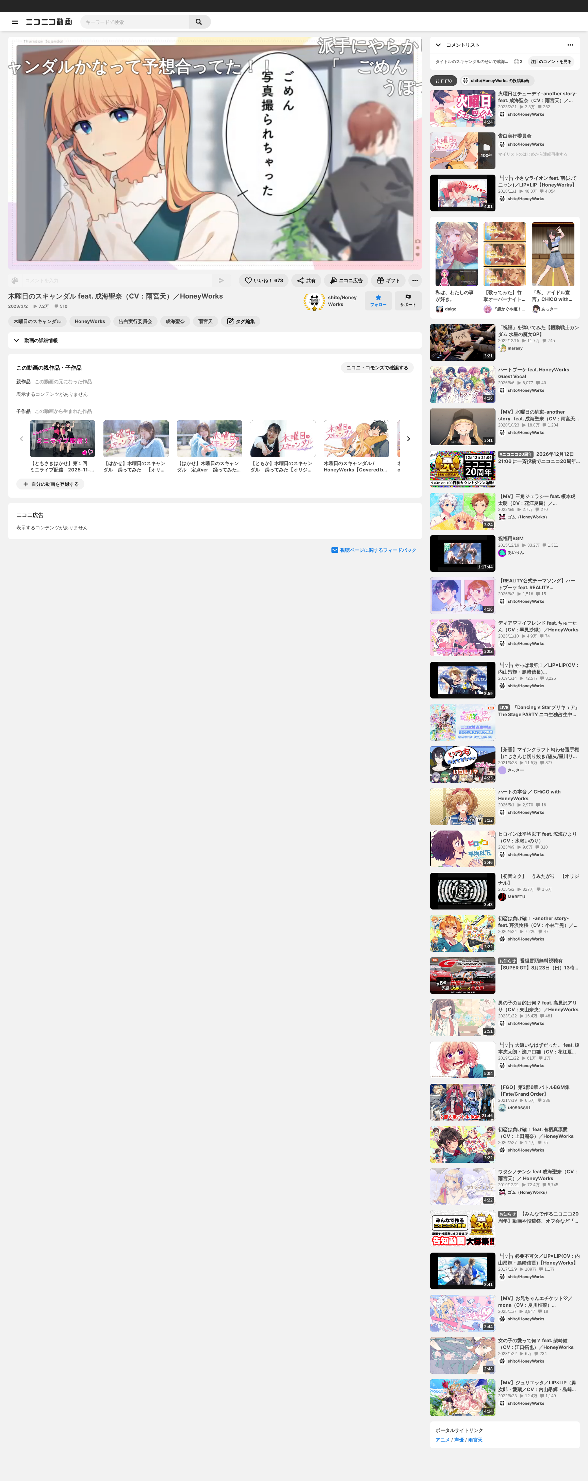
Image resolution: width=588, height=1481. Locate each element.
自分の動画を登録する (55, 484)
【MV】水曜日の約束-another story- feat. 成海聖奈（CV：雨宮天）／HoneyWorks (539, 415)
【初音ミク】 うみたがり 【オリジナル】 (538, 879)
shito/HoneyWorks (342, 300)
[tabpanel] (505, 753)
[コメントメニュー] (570, 45)
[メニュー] (415, 280)
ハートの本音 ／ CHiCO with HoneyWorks (529, 795)
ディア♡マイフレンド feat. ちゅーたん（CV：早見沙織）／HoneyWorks (538, 626)
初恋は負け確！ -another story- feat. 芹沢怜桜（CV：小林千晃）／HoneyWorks (536, 921)
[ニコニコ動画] (49, 21)
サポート (408, 304)
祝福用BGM (511, 538)
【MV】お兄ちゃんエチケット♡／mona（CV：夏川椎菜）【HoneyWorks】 (535, 1301)
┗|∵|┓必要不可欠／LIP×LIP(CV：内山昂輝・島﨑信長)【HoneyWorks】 (539, 1259)
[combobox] (134, 22)
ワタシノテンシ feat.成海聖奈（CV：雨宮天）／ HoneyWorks (538, 1175)
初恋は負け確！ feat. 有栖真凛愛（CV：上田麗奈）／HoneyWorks (536, 1132)
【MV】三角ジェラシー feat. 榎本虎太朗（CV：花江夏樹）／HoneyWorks (536, 499)
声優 (459, 1440)
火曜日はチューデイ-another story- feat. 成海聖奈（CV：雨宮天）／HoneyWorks (537, 97)
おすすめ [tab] (444, 80)
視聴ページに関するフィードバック (378, 612)
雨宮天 (475, 1440)
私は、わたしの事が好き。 (455, 295)
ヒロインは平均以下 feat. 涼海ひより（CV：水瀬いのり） (537, 837)
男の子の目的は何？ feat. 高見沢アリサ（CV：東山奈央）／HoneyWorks (538, 1006)
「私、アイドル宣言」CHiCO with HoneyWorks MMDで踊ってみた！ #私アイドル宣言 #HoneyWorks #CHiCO (553, 295)
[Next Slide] (408, 438)
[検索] (200, 22)
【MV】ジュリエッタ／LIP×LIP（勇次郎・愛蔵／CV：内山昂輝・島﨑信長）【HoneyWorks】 (537, 1386)
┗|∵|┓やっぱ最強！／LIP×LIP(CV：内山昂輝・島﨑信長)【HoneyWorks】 (539, 668)
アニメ (443, 1440)
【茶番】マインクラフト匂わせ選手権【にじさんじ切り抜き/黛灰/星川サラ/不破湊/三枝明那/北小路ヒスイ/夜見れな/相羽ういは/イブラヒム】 (538, 752)
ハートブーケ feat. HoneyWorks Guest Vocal (533, 373)
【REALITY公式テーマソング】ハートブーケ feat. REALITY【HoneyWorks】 (536, 584)
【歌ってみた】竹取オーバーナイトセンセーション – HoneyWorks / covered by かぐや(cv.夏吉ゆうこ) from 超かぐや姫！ (504, 295)
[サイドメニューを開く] (15, 22)
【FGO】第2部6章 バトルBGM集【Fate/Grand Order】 (534, 1090)
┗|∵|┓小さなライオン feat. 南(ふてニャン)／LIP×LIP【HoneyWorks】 (537, 181)
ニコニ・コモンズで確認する (377, 367)
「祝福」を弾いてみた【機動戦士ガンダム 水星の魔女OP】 (538, 330)
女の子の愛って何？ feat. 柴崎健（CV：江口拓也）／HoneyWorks (536, 1343)
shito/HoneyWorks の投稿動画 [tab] (500, 80)
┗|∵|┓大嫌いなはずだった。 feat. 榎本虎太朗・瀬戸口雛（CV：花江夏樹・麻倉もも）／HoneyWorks (538, 1048)
